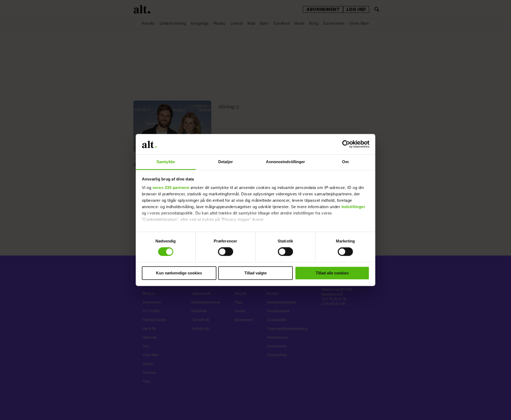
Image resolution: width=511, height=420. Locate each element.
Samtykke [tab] (165, 161)
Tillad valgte (255, 273)
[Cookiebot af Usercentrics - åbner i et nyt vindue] (346, 144)
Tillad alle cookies (332, 273)
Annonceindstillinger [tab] (285, 161)
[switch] (225, 252)
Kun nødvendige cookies (179, 273)
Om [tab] (345, 161)
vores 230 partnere (171, 187)
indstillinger (353, 206)
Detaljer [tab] (225, 161)
